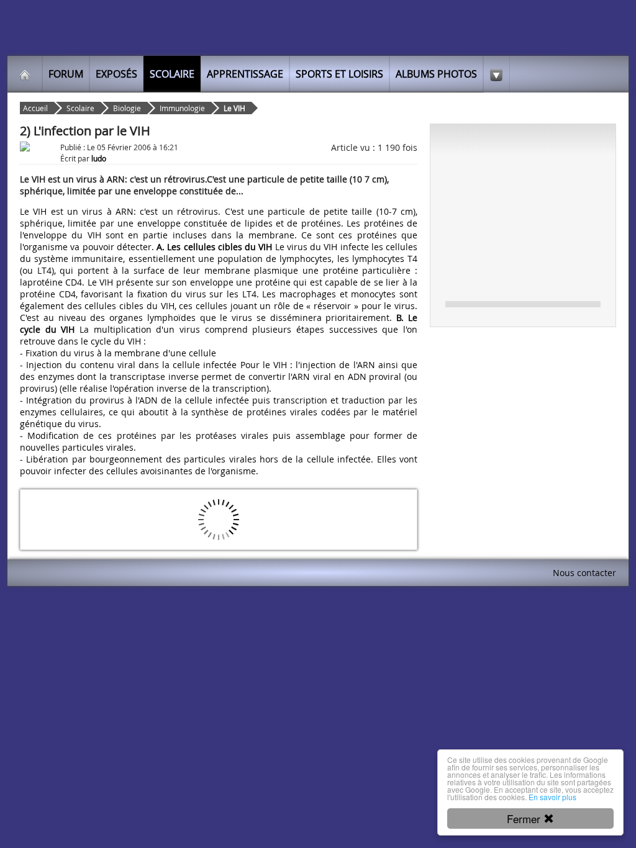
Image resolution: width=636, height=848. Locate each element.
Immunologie (182, 108)
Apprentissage (245, 74)
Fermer (525, 818)
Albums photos (436, 74)
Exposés (116, 74)
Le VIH (234, 108)
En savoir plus (552, 797)
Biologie (127, 108)
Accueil (35, 108)
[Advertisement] (523, 211)
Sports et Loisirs (339, 74)
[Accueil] (24, 74)
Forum (65, 74)
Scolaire (172, 74)
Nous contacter (584, 573)
